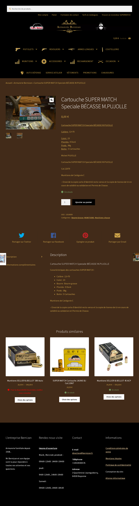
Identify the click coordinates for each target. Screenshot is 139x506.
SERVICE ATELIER (54, 72)
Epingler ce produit (85, 241)
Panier (54, 15)
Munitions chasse (102, 217)
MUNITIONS (89, 217)
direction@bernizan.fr (82, 453)
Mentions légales (114, 458)
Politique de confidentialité (118, 465)
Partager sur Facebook (53, 241)
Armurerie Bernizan (23, 82)
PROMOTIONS (90, 72)
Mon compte (43, 15)
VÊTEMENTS (72, 72)
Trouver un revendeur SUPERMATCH (116, 15)
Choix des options (25, 400)
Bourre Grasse (77, 217)
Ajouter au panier (83, 202)
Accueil (9, 82)
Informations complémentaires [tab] (20, 264)
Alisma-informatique (115, 478)
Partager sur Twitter (21, 241)
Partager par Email (117, 241)
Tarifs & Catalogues (90, 15)
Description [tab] (11, 256)
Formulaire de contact (70, 15)
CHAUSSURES (107, 72)
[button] (51, 100)
